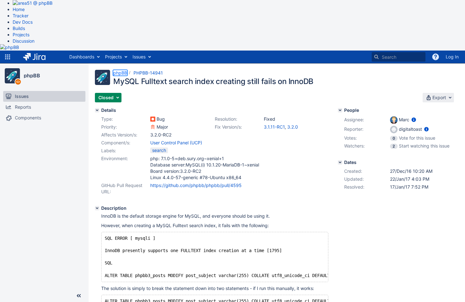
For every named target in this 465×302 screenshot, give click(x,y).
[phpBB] (12, 75)
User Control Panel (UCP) (176, 142)
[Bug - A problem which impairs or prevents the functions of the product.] (152, 119)
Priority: (109, 127)
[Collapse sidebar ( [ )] (78, 295)
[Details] (97, 110)
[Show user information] (413, 119)
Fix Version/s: (228, 127)
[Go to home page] (39, 57)
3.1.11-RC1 (274, 127)
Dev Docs (23, 22)
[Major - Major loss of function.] (152, 127)
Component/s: (115, 142)
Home (19, 9)
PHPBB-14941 (148, 73)
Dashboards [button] (81, 56)
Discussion (23, 41)
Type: (107, 119)
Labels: (108, 150)
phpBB (32, 75)
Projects (21, 34)
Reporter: (353, 129)
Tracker (20, 15)
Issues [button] (139, 56)
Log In (452, 56)
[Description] (97, 208)
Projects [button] (113, 56)
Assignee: (354, 119)
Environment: (114, 158)
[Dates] (340, 162)
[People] (340, 110)
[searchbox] (398, 57)
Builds (19, 28)
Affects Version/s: (119, 134)
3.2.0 (292, 127)
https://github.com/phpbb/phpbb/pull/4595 (196, 185)
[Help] (436, 57)
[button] (7, 57)
